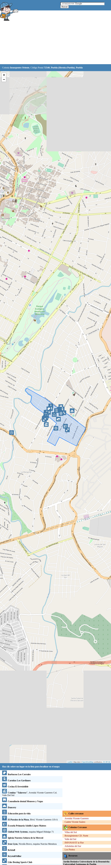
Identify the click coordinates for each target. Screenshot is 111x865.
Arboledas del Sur (73, 846)
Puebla (79, 67)
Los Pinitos (70, 849)
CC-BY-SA (106, 762)
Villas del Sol (71, 832)
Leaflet (69, 762)
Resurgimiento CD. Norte (76, 835)
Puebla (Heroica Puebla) (63, 67)
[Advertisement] (52, 43)
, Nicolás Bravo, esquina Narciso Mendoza (32, 844)
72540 (47, 67)
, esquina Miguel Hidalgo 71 (31, 832)
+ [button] (4, 75)
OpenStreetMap (87, 762)
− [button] (4, 79)
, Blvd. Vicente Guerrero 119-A (33, 819)
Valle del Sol (70, 839)
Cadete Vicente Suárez (75, 822)
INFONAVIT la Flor (74, 842)
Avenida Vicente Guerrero (77, 818)
